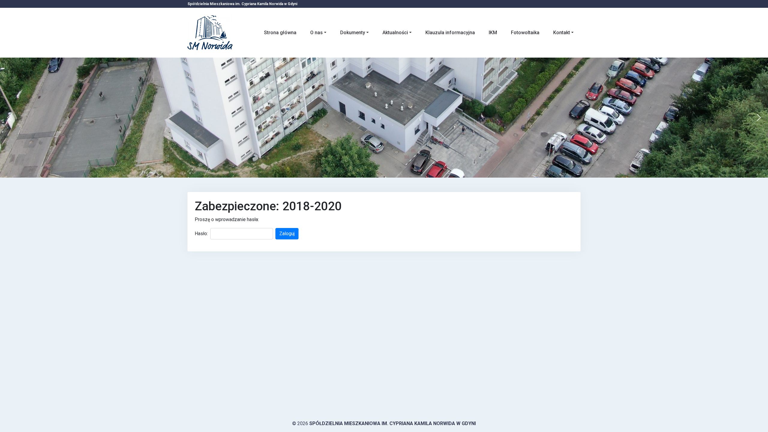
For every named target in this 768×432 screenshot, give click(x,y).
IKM (493, 32)
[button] (9, 117)
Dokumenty (352, 32)
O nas (316, 32)
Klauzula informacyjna (450, 32)
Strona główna (280, 32)
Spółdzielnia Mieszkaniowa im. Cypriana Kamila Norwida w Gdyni (392, 423)
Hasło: (201, 233)
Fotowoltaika (525, 32)
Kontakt (561, 32)
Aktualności (395, 32)
